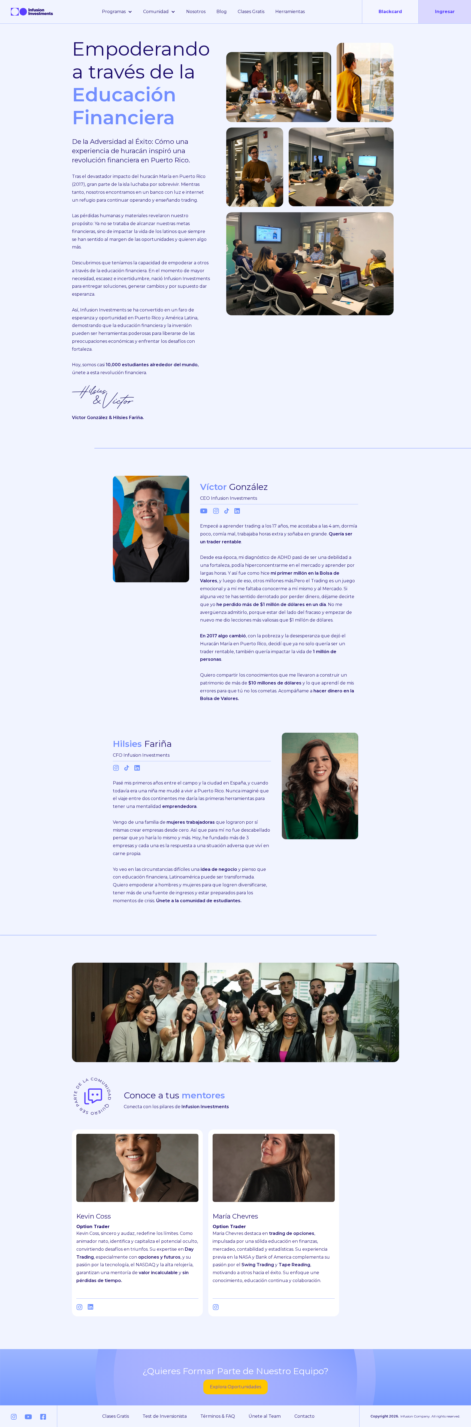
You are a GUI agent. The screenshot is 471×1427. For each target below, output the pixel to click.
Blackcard (390, 11)
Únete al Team (265, 1416)
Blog (221, 11)
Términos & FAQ (217, 1416)
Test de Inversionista (165, 1416)
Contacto (304, 1416)
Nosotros (196, 11)
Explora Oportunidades (235, 1386)
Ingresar (445, 11)
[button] (117, 11)
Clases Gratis (251, 11)
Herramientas (290, 11)
